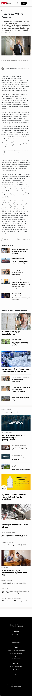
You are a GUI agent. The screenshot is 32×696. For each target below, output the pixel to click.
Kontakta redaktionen (16, 666)
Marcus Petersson (11, 68)
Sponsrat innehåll (16, 658)
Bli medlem (16, 637)
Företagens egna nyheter (10, 412)
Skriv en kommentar (24, 239)
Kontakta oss (16, 669)
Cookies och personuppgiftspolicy (16, 650)
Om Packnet (16, 675)
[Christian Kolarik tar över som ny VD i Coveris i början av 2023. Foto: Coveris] (16, 46)
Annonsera (16, 640)
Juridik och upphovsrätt (16, 653)
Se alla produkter (16, 642)
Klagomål (16, 656)
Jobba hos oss (16, 672)
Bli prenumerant (16, 634)
